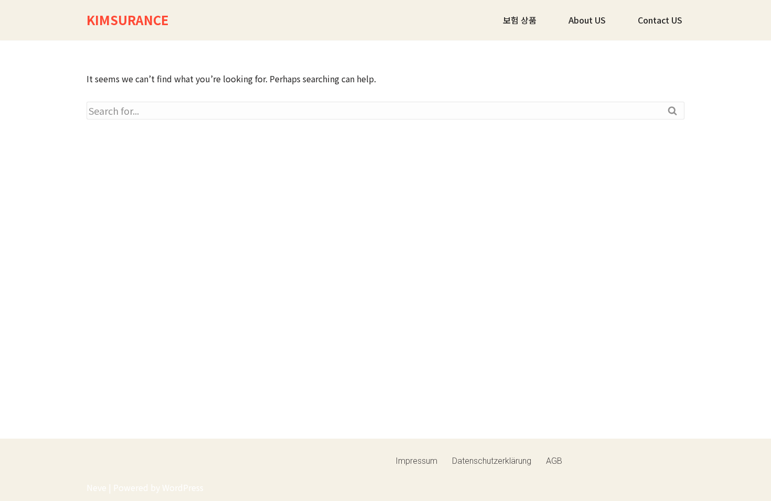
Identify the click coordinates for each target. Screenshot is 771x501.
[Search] (672, 110)
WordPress (183, 487)
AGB (554, 461)
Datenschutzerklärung (491, 461)
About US (587, 20)
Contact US (660, 20)
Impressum (416, 461)
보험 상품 (520, 20)
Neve (96, 487)
